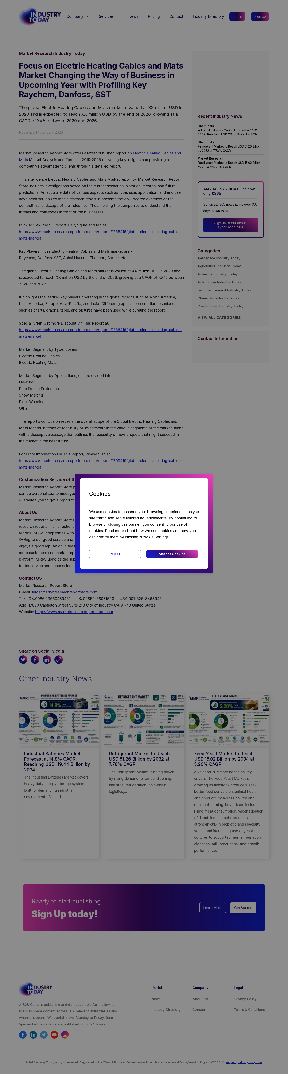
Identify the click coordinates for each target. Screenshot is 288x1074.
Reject (115, 554)
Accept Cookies (172, 554)
